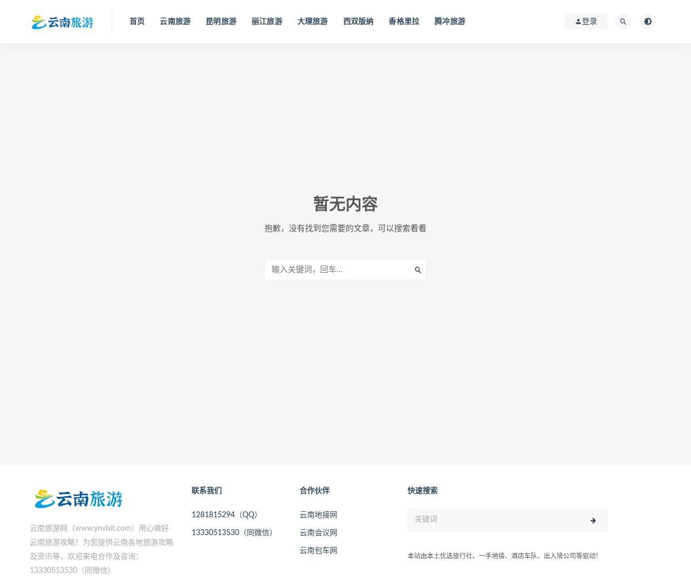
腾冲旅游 (450, 21)
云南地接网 (318, 515)
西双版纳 (358, 21)
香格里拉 (404, 21)
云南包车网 (318, 551)
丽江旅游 (267, 21)
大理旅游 (312, 21)
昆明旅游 (221, 21)
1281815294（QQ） (227, 515)
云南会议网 (318, 533)
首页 (137, 21)
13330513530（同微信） (234, 533)
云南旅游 (175, 21)
